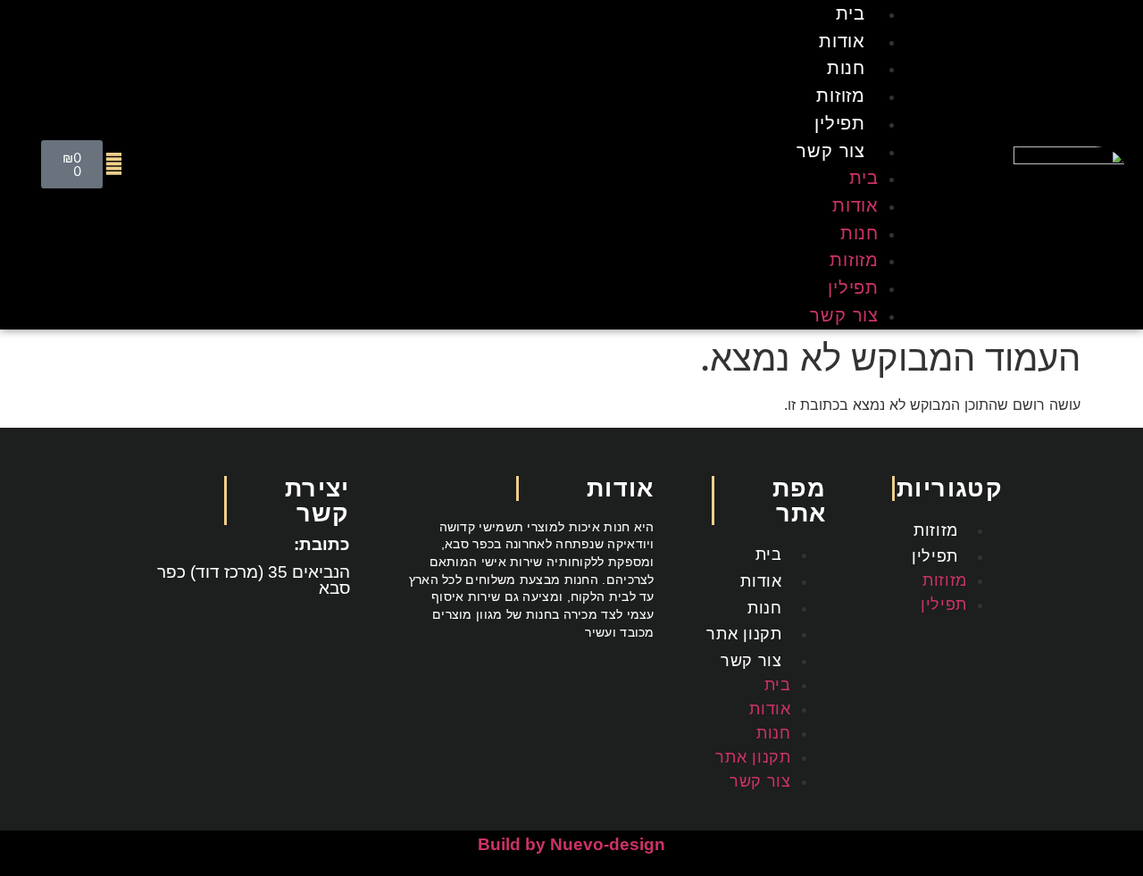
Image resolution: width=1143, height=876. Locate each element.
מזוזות (840, 95)
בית (864, 177)
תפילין (839, 123)
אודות (842, 40)
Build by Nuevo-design (571, 844)
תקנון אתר (743, 634)
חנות (846, 67)
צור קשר (831, 150)
